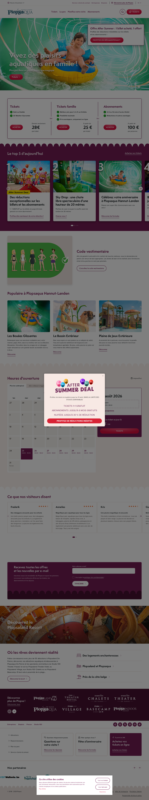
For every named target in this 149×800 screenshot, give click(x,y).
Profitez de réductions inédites (74, 420)
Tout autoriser (103, 780)
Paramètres (103, 791)
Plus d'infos (42, 789)
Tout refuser (102, 787)
